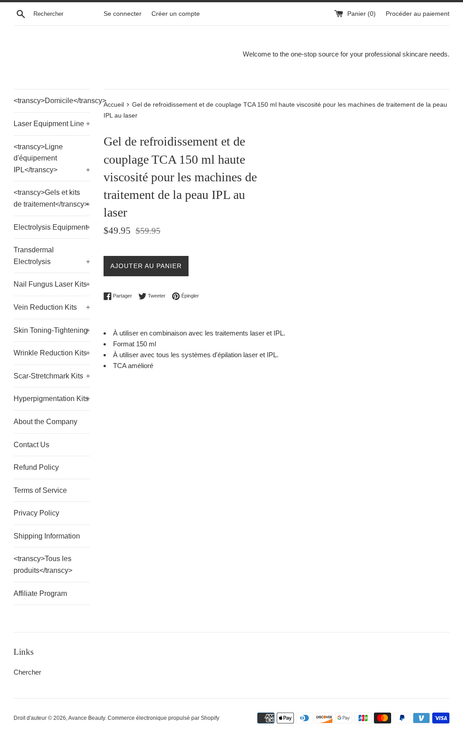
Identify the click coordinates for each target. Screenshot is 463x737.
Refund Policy (36, 467)
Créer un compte (175, 13)
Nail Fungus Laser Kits (52, 284)
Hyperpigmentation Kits (52, 398)
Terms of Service (40, 490)
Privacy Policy (36, 513)
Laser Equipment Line (52, 124)
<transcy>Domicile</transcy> (52, 100)
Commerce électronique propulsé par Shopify (163, 718)
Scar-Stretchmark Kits (52, 376)
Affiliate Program (40, 593)
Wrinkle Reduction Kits (52, 353)
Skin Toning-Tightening (52, 330)
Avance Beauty (86, 718)
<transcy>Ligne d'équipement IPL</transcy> (52, 158)
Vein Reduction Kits (52, 307)
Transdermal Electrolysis (52, 255)
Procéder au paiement (417, 13)
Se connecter (123, 13)
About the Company (45, 421)
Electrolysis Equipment (52, 227)
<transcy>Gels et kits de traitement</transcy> (52, 198)
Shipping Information (47, 536)
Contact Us (31, 445)
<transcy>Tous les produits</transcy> (43, 564)
